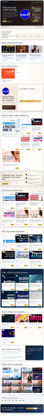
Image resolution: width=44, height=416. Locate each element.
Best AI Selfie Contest (5, 339)
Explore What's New (10, 21)
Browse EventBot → (40, 273)
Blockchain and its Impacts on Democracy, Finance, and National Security (21, 285)
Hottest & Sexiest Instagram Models (35, 324)
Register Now (4, 21)
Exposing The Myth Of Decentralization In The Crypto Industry (35, 302)
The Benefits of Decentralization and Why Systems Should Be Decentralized (35, 285)
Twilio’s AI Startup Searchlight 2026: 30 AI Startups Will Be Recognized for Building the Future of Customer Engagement (36, 128)
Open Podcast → (4, 60)
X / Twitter (13, 400)
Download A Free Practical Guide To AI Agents (10, 134)
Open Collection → (4, 81)
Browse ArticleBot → (40, 191)
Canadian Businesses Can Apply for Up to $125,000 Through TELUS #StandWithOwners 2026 (25, 144)
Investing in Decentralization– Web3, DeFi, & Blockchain (7, 302)
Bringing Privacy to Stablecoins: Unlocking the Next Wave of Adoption (21, 302)
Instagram (7, 400)
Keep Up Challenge (5, 324)
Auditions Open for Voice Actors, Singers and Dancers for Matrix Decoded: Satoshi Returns (36, 245)
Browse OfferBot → (40, 233)
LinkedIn (20, 400)
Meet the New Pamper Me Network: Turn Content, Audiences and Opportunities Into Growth (36, 144)
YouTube (10, 400)
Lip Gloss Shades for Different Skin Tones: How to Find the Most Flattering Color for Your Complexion (10, 165)
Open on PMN (3, 149)
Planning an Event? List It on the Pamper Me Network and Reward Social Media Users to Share (35, 262)
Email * (31, 92)
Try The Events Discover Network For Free (21, 261)
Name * (20, 92)
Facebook (3, 400)
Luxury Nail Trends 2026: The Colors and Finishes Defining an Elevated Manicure (36, 220)
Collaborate (11, 183)
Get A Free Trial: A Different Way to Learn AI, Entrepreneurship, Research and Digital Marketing (21, 245)
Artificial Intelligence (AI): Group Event (8, 284)
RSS (6, 60)
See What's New (40, 408)
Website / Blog (24, 400)
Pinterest (17, 400)
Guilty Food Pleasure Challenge (20, 324)
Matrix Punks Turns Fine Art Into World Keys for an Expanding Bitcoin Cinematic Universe (8, 262)
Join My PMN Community (5, 183)
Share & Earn (17, 149)
